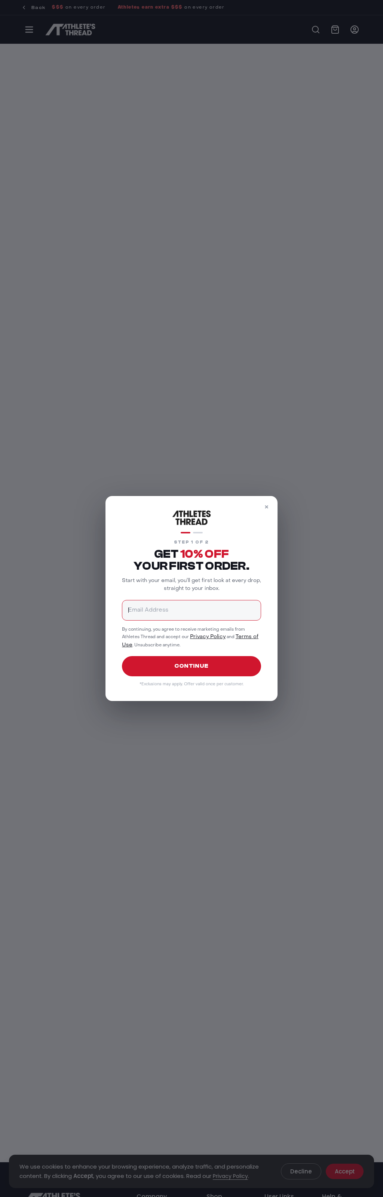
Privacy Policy (208, 636)
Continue (191, 666)
